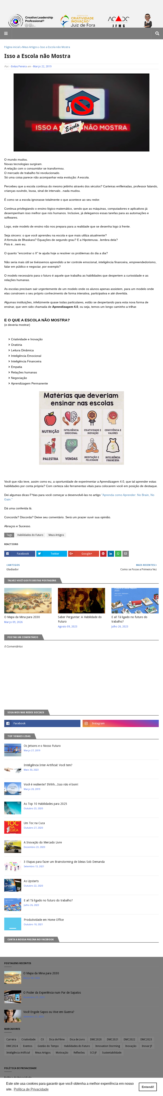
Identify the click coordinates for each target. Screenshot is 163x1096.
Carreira (11, 1039)
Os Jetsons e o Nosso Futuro (42, 745)
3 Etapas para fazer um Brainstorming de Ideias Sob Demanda (64, 861)
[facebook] (42, 723)
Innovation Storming (107, 1046)
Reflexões (79, 1052)
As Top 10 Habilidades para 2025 (45, 803)
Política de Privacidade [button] (31, 1089)
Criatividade (28, 1039)
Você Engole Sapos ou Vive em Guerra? (48, 1012)
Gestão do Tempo (48, 1046)
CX (42, 1039)
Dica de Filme (57, 1039)
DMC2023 (146, 1039)
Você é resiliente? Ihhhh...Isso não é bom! (51, 784)
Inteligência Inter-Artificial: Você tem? (48, 765)
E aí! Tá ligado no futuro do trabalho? (129, 619)
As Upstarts (31, 881)
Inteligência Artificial (18, 1052)
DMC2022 (129, 1039)
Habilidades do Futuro (30, 535)
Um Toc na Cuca (34, 823)
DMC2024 (12, 1046)
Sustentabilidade (111, 1052)
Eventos (27, 1046)
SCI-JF (93, 1052)
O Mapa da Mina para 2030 (22, 617)
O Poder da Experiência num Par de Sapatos (52, 992)
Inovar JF (147, 1046)
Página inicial (12, 47)
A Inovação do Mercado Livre (43, 842)
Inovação (130, 1046)
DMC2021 (112, 1039)
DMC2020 (96, 1039)
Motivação (62, 1052)
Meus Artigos (30, 47)
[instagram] (121, 723)
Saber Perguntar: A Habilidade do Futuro (80, 619)
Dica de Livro (77, 1039)
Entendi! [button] (148, 1087)
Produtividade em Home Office (44, 919)
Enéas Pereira (19, 66)
